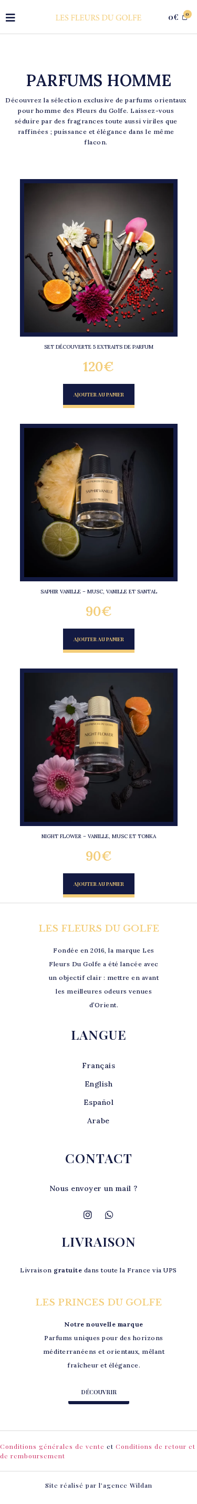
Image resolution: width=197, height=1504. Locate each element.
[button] (98, 396)
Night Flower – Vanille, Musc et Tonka (99, 836)
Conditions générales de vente (52, 1446)
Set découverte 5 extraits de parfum (98, 346)
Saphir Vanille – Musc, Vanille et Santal (98, 591)
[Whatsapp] (109, 1214)
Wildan (141, 1485)
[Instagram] (87, 1214)
